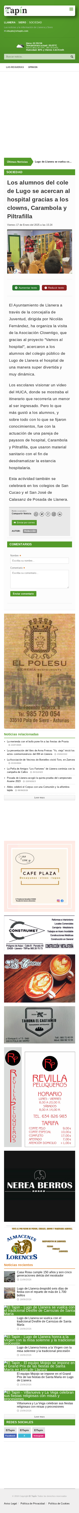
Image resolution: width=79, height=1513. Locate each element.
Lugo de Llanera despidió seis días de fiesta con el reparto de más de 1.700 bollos (42, 1292)
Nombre (15, 556)
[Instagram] (54, 514)
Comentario (17, 568)
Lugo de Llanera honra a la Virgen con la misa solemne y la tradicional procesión (44, 1349)
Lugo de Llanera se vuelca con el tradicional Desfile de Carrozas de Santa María (53, 161)
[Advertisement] (39, 114)
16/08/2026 (24, 1329)
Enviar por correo (24, 522)
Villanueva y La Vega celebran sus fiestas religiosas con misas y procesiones (45, 1405)
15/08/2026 (24, 1384)
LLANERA (9, 22)
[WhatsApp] (36, 514)
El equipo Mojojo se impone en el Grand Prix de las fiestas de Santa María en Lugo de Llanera (45, 1377)
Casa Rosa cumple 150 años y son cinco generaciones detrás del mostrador (44, 1274)
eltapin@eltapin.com (17, 31)
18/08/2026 (24, 1299)
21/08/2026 (24, 1279)
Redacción (30, 531)
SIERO (22, 22)
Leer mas (39, 797)
